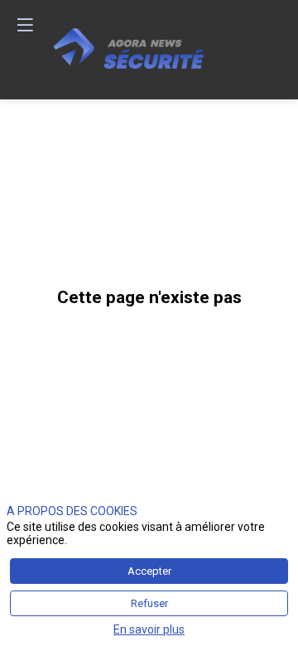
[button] (25, 25)
